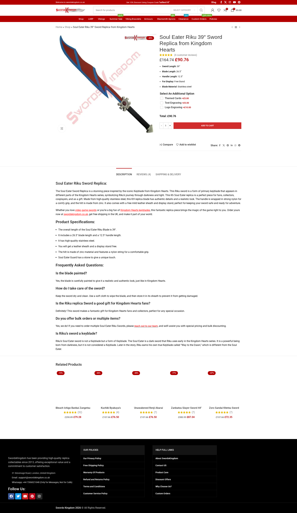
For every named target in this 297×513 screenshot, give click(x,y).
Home (59, 27)
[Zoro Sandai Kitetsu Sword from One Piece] (224, 387)
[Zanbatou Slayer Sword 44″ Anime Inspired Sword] (186, 387)
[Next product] (239, 27)
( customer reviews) (185, 55)
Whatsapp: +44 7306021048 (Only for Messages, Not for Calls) (42, 482)
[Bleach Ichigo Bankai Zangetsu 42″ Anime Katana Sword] (73, 387)
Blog (213, 2)
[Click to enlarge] (62, 128)
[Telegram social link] (239, 137)
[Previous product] (232, 27)
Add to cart (207, 117)
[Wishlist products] (219, 10)
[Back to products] (236, 27)
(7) (155, 412)
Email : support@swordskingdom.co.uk (31, 477)
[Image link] (23, 448)
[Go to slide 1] (147, 424)
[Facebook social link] (220, 137)
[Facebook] (11, 496)
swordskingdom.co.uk (75, 2)
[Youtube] (25, 496)
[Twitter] (18, 496)
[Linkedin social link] (232, 137)
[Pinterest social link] (228, 137)
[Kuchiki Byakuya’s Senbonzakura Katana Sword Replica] (110, 387)
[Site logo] (71, 9)
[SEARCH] (201, 10)
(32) (80, 412)
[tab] (124, 173)
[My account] (213, 10)
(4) (117, 412)
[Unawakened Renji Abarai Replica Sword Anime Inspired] (148, 387)
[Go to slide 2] (150, 424)
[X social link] (224, 137)
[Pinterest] (32, 496)
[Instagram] (39, 496)
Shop (67, 27)
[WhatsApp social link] (235, 137)
